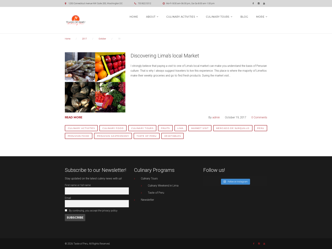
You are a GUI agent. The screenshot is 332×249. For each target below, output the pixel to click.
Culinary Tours (217, 16)
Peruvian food (78, 136)
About (150, 16)
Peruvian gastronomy (113, 136)
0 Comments (259, 117)
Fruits (165, 128)
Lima (180, 128)
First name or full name (78, 185)
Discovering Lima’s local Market (165, 56)
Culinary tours (142, 128)
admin (216, 117)
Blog (244, 16)
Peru (260, 128)
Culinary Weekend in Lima (163, 185)
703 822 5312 (144, 3)
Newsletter (147, 199)
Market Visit (200, 128)
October (102, 38)
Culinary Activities (180, 16)
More (260, 16)
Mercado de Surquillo (233, 128)
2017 (84, 38)
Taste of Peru (147, 136)
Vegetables (172, 136)
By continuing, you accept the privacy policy (92, 210)
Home (134, 16)
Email (68, 198)
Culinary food (113, 128)
